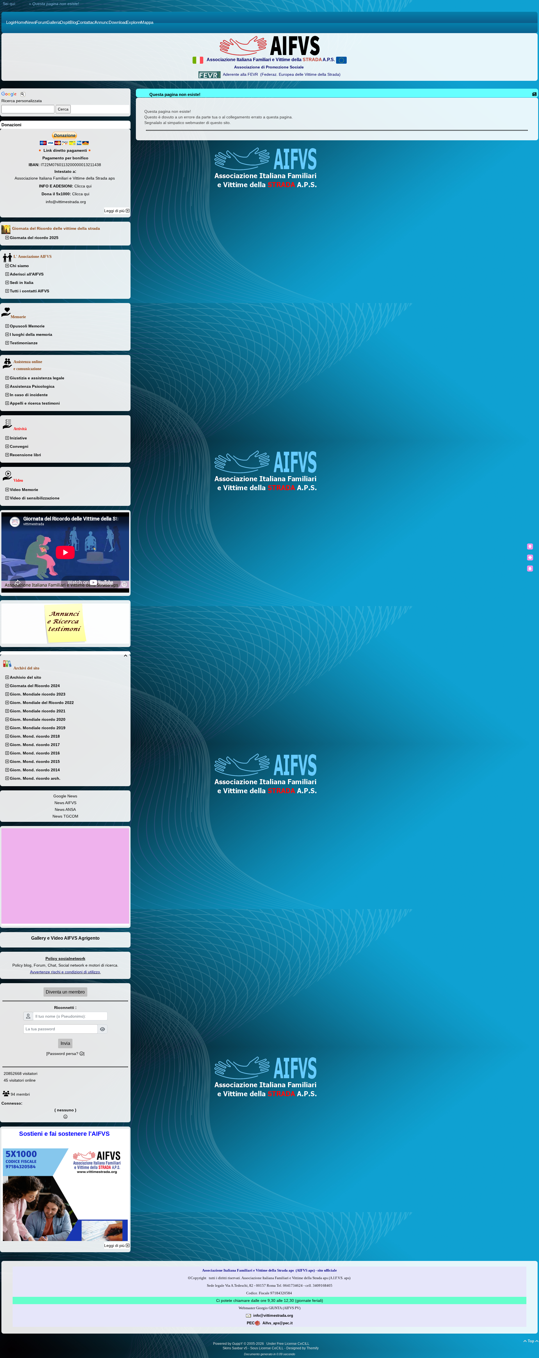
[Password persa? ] (65, 1053)
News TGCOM (65, 816)
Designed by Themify (302, 1348)
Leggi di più (115, 210)
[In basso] (530, 568)
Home (22, 3)
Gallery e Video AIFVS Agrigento (65, 938)
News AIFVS (65, 802)
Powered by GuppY (228, 1344)
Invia (65, 1043)
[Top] (530, 546)
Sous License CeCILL (267, 1348)
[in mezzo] (530, 557)
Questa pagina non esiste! (174, 94)
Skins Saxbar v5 (235, 1348)
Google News (65, 796)
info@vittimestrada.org (66, 201)
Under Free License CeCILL (288, 1344)
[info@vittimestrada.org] (248, 1315)
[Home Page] (269, 45)
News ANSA (65, 809)
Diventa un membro (65, 992)
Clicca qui (83, 186)
